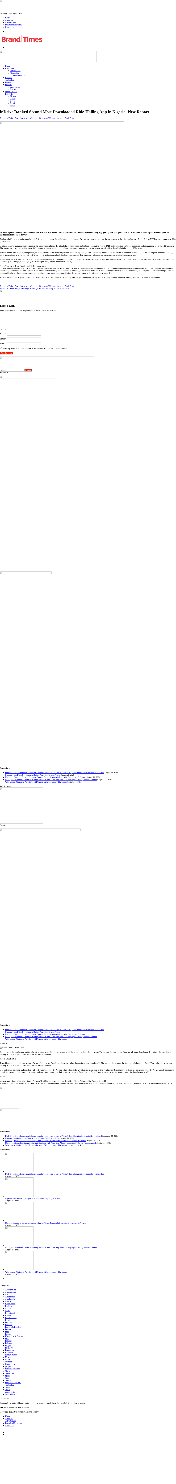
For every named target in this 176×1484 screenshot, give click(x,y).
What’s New (15, 71)
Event (7, 1320)
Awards (8, 1301)
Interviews (9, 1350)
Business (8, 78)
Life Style (9, 1352)
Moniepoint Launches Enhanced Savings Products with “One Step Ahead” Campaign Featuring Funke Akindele (51, 779)
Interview (9, 1348)
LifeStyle (9, 94)
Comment (5, 329)
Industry (8, 84)
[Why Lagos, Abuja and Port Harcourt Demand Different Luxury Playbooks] (19, 1270)
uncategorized (10, 1392)
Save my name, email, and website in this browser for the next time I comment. (35, 348)
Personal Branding (12, 1369)
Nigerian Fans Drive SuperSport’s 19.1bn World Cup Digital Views (32, 775)
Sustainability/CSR (18, 75)
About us (9, 20)
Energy (13, 89)
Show (7, 1371)
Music (12, 105)
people (8, 1366)
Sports (12, 98)
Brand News (10, 68)
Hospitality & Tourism (14, 1336)
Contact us (9, 27)
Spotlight (8, 1380)
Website (3, 343)
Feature (8, 1329)
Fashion (8, 1322)
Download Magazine (13, 25)
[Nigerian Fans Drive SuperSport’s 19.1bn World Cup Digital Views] (19, 1196)
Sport (7, 1376)
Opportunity (10, 1364)
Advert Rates (10, 22)
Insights (8, 82)
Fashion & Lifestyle (13, 1327)
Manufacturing (11, 1355)
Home (7, 18)
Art (6, 1294)
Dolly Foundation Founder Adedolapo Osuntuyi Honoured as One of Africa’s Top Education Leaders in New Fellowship (54, 772)
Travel (7, 1387)
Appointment (10, 1290)
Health (13, 96)
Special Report (11, 91)
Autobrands (15, 87)
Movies (13, 103)
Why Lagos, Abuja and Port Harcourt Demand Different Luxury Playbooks (36, 782)
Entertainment (10, 1318)
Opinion (8, 1362)
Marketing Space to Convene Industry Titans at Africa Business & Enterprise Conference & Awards (45, 777)
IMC (7, 1338)
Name (3, 334)
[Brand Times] (21, 43)
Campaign (14, 73)
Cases (7, 1311)
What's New (10, 1394)
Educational (10, 1313)
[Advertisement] (88, 211)
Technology (10, 80)
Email (3, 339)
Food (12, 101)
